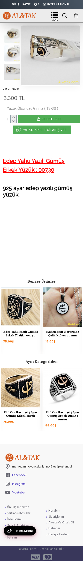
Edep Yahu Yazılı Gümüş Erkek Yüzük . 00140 (20, 334)
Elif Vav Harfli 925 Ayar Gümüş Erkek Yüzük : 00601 (62, 416)
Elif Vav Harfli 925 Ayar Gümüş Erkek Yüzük (20, 414)
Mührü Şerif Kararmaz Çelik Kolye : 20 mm (62, 334)
